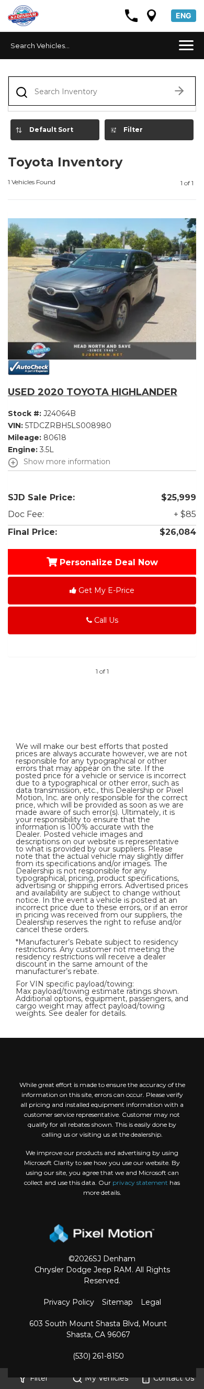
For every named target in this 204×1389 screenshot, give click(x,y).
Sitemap (117, 1302)
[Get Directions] (151, 15)
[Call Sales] (131, 15)
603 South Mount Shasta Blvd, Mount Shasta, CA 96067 (98, 1329)
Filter (133, 129)
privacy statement (140, 1182)
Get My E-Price (105, 590)
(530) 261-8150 (98, 1356)
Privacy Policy (68, 1302)
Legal (151, 1302)
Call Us (105, 620)
